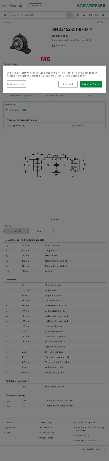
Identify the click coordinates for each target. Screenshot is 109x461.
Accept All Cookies (91, 84)
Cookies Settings (15, 84)
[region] (54, 79)
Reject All (68, 84)
